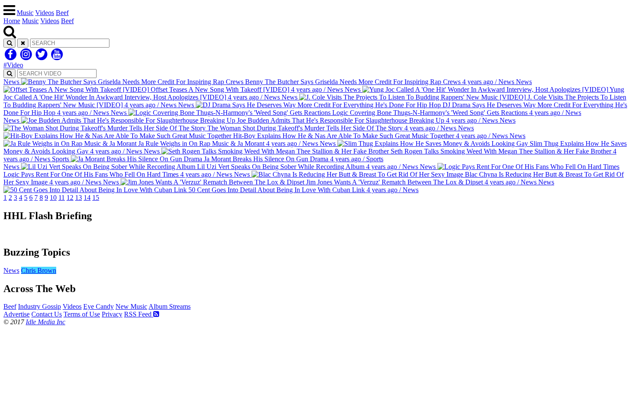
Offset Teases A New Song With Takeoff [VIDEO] (340, 85)
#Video (13, 65)
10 (53, 197)
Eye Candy (98, 306)
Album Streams (170, 306)
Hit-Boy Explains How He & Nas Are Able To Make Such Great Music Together (369, 131)
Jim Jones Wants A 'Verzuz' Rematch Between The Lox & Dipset (320, 182)
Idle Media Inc (45, 322)
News (11, 270)
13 (78, 197)
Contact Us (46, 314)
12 (70, 197)
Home (11, 20)
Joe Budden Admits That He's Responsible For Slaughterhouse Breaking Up (250, 120)
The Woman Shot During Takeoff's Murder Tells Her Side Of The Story (361, 124)
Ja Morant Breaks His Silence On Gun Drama (217, 159)
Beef (62, 12)
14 (87, 197)
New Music (131, 306)
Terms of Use (82, 314)
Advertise (16, 314)
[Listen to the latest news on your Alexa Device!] (315, 234)
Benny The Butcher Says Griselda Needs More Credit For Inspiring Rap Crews (258, 81)
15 (95, 197)
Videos (44, 12)
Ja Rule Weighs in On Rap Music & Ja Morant (331, 139)
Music (25, 12)
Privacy (112, 314)
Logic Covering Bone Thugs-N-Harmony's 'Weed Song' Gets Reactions (346, 112)
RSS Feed (138, 314)
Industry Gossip (39, 306)
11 (61, 197)
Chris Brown (38, 270)
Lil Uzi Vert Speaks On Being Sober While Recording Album (210, 166)
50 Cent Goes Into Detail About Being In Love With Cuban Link (370, 185)
